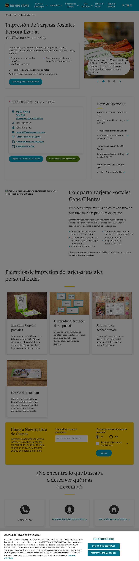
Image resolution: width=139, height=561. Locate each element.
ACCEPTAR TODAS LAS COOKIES (103, 553)
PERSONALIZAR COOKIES (103, 539)
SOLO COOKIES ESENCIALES (103, 546)
